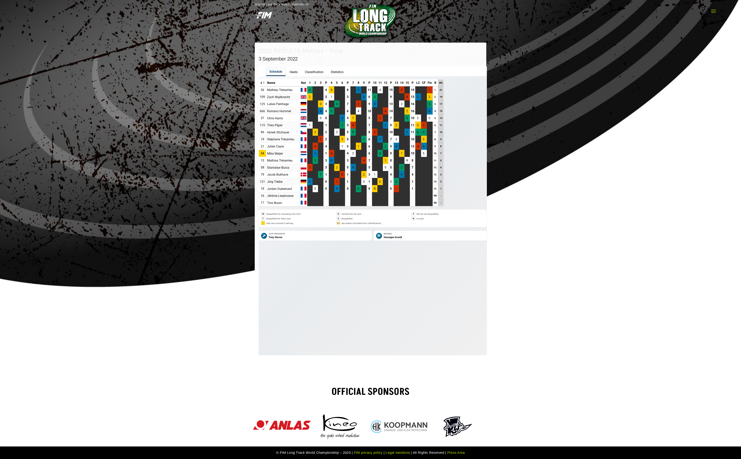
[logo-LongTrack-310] (370, 3)
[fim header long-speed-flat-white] (263, 11)
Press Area (456, 453)
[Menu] (713, 11)
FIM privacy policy (368, 453)
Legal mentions (398, 453)
